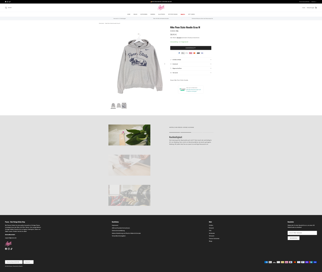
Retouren (211, 236)
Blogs (210, 241)
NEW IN (135, 14)
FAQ (210, 230)
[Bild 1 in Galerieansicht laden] (139, 63)
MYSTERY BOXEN (172, 14)
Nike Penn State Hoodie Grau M (112, 23)
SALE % (183, 14)
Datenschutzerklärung (118, 230)
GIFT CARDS (191, 14)
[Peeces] (161, 7)
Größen (211, 225)
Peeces (10, 266)
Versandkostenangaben (119, 236)
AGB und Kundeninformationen (121, 228)
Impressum (115, 225)
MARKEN (153, 14)
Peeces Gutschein (214, 238)
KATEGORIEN (143, 14)
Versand (179, 37)
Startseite (101, 23)
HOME (128, 14)
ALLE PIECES (161, 14)
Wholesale (212, 233)
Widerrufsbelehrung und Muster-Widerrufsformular (126, 233)
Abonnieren (293, 238)
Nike (177, 31)
